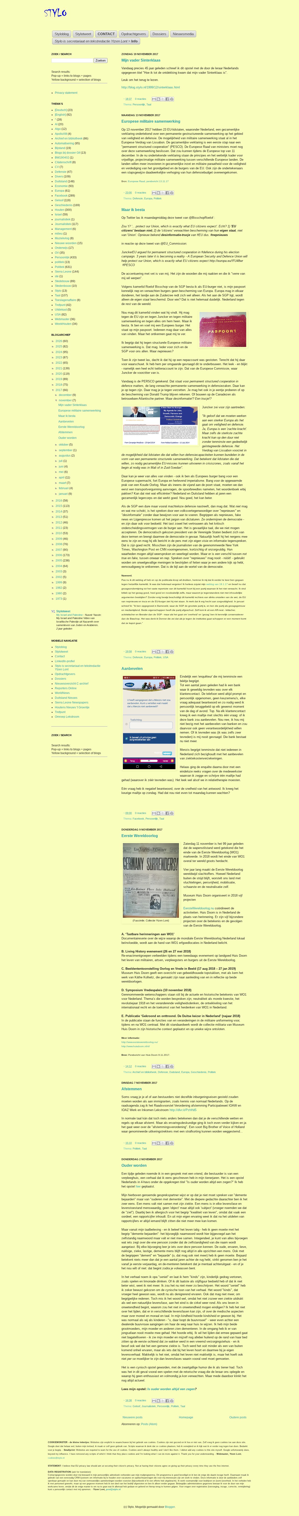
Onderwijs (61, 247)
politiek (59, 262)
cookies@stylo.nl (56, 1458)
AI (56, 124)
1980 (59, 593)
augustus (65, 455)
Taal (148, 104)
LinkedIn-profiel (65, 661)
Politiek (158, 198)
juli (61, 461)
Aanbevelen (132, 669)
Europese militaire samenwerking (150, 121)
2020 (59, 373)
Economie (61, 186)
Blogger (170, 1507)
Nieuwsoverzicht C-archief (71, 683)
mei (61, 472)
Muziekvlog (62, 238)
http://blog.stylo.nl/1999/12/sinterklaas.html (150, 87)
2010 (59, 533)
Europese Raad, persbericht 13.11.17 (148, 181)
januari (63, 493)
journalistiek (62, 219)
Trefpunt (60, 305)
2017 (59, 390)
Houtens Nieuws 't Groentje (72, 707)
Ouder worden (134, 1165)
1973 (59, 598)
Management (63, 229)
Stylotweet (83, 34)
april (62, 477)
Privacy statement (66, 92)
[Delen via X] (162, 99)
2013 (59, 517)
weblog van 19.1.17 (217, 584)
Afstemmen (131, 1089)
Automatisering (64, 143)
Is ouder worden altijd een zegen (171, 1389)
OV (57, 252)
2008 (59, 544)
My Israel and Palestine (69, 614)
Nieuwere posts (132, 1417)
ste (57, 276)
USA (165, 657)
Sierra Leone (63, 271)
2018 (59, 384)
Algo (58, 129)
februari (64, 488)
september (66, 450)
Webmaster (62, 319)
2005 (59, 560)
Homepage (186, 1417)
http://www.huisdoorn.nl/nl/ (135, 1046)
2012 (59, 522)
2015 (59, 506)
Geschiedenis (198, 1072)
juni (61, 466)
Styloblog (62, 34)
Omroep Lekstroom (67, 716)
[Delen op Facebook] (167, 99)
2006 (59, 555)
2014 (59, 511)
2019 (59, 379)
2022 (59, 362)
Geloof (136, 1406)
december (65, 395)
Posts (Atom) (149, 1424)
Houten (59, 209)
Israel (58, 214)
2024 (59, 352)
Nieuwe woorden (66, 243)
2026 (59, 341)
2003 (59, 571)
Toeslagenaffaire (65, 300)
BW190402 (62, 157)
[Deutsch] (61, 110)
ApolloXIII (61, 133)
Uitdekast (61, 309)
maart (63, 483)
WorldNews (62, 693)
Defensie (138, 198)
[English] (60, 114)
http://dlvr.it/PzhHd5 (183, 1110)
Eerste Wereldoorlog (139, 836)
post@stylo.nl (113, 1489)
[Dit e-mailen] (154, 99)
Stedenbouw (63, 285)
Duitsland (174, 1072)
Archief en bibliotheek (144, 1072)
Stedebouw (62, 281)
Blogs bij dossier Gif (67, 152)
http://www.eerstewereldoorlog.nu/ (139, 1042)
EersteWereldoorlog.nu (198, 908)
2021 (59, 368)
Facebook (138, 818)
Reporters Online (66, 688)
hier (138, 1186)
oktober (64, 444)
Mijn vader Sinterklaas (140, 60)
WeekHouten (63, 323)
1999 (59, 582)
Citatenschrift (63, 162)
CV (57, 167)
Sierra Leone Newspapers (71, 702)
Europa (148, 198)
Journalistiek (149, 1406)
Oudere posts (237, 1417)
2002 (59, 577)
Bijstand (60, 148)
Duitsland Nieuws (66, 697)
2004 (59, 566)
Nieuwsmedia (183, 34)
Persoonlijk (139, 104)
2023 (59, 357)
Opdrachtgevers (133, 34)
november (65, 400)
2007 (59, 549)
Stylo (58, 290)
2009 (59, 538)
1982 (59, 587)
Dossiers (159, 34)
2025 (59, 346)
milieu (59, 233)
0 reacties (140, 98)
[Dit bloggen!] (158, 99)
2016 (59, 500)
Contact (60, 656)
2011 (59, 528)
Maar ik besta (133, 210)
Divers (59, 176)
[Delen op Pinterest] (171, 99)
